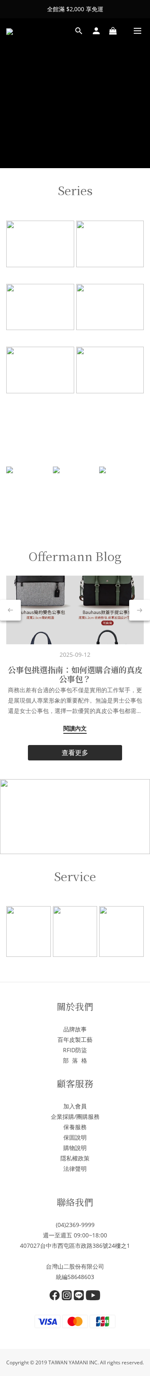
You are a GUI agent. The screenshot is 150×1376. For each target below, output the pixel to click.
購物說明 (75, 1148)
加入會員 (75, 1106)
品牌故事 (75, 1029)
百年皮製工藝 (75, 1039)
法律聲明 (75, 1168)
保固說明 (75, 1137)
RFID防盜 (75, 1050)
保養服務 (75, 1127)
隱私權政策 (75, 1158)
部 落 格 (75, 1060)
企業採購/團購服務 (75, 1116)
